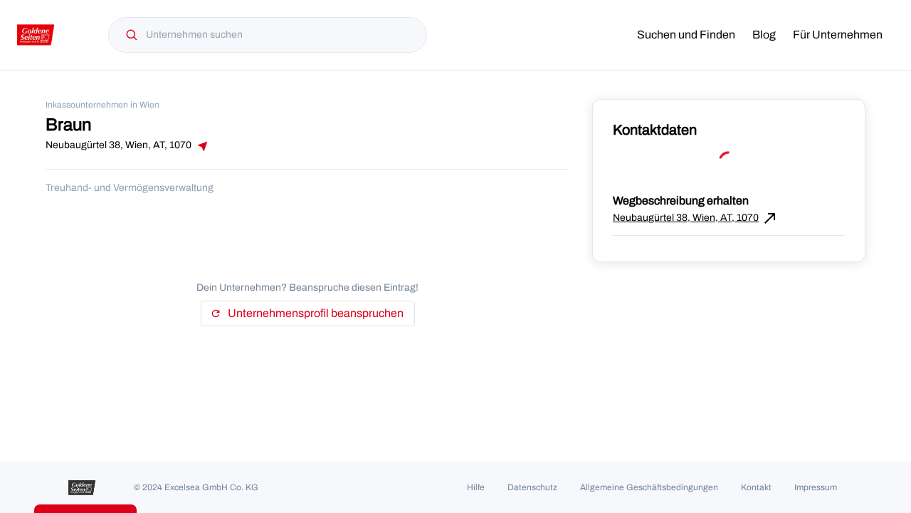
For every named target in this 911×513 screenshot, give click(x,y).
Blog (764, 34)
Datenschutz (532, 487)
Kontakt (756, 487)
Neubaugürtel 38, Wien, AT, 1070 (696, 218)
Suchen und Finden (686, 34)
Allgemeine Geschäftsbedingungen (649, 487)
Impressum (815, 487)
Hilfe (476, 487)
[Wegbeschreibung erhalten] (201, 146)
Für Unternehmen (838, 34)
